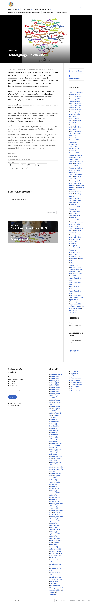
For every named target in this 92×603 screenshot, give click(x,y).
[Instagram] (12, 600)
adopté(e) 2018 (75, 101)
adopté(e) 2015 (75, 94)
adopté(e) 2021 (75, 107)
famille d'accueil (14, 159)
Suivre (12, 397)
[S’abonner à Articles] (69, 71)
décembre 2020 (75, 267)
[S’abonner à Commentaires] (69, 76)
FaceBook (74, 350)
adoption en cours (76, 92)
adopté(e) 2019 (75, 103)
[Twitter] (18, 600)
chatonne (73, 263)
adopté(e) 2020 (75, 105)
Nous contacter (48, 12)
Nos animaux (12, 9)
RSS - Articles (77, 71)
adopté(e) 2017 (75, 99)
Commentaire (50, 212)
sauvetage (74, 302)
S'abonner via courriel (15, 370)
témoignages (26, 159)
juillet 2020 (78, 274)
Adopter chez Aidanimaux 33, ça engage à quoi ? (24, 12)
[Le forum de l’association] (15, 600)
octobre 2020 (78, 297)
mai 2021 (73, 276)
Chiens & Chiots (76, 384)
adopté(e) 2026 (75, 110)
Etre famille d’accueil (42, 9)
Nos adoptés (75, 386)
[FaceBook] (9, 600)
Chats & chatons (76, 382)
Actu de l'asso (13, 51)
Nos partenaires (61, 12)
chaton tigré (74, 265)
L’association (26, 9)
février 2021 (74, 271)
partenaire (74, 300)
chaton (76, 261)
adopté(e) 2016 (75, 97)
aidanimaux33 (12, 156)
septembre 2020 (76, 304)
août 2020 (73, 259)
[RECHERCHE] (81, 7)
